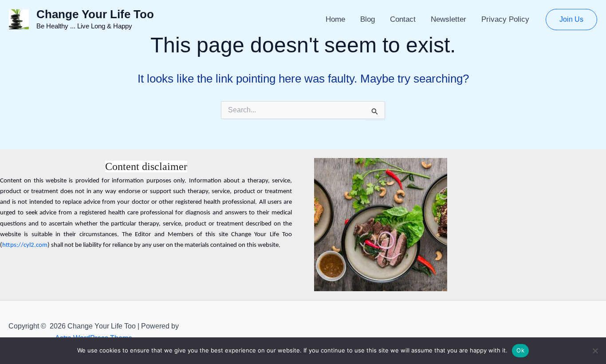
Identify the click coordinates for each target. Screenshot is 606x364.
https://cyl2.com (24, 245)
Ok (520, 350)
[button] (571, 19)
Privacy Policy (505, 19)
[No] (594, 350)
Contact (403, 19)
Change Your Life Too (95, 14)
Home (335, 19)
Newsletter (448, 19)
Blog (367, 19)
